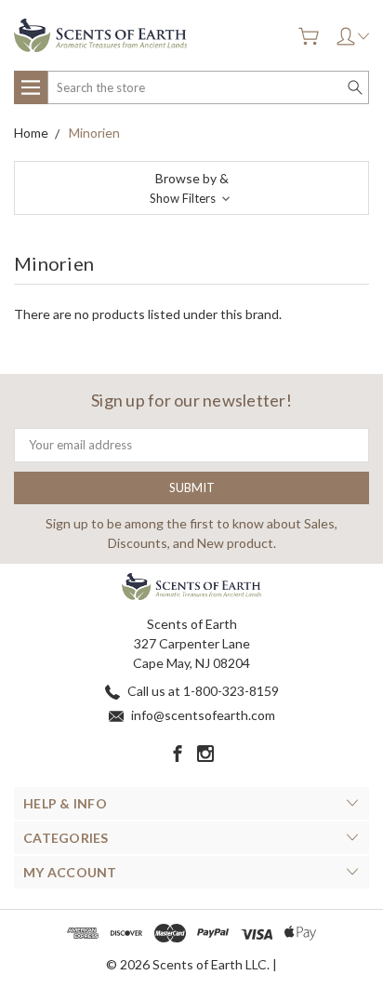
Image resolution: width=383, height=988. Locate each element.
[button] (191, 188)
